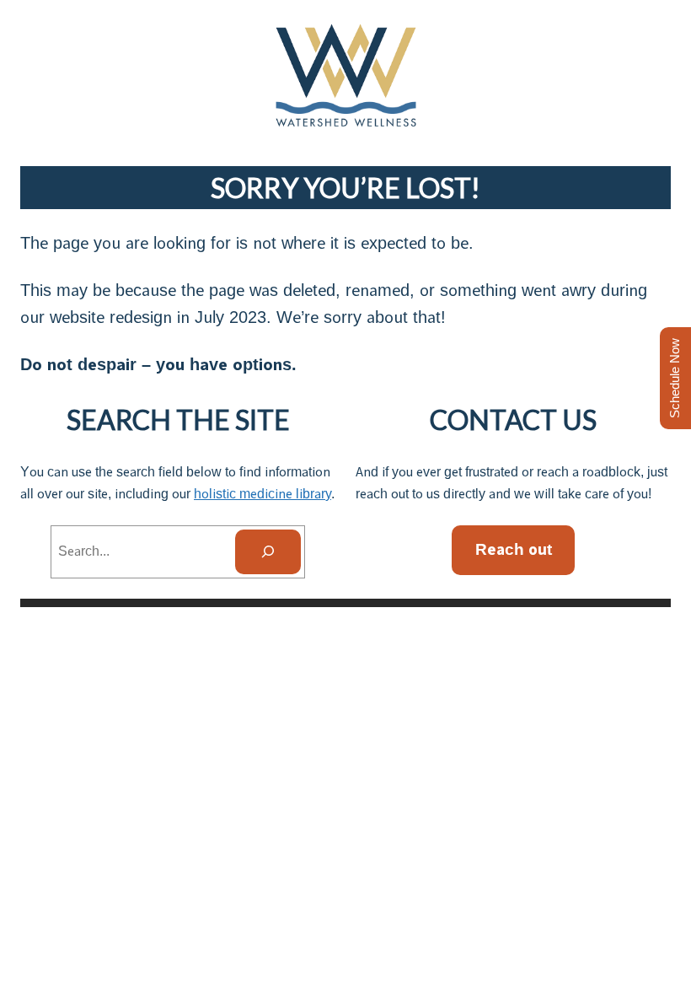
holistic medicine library (262, 494)
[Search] (268, 552)
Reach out (513, 549)
